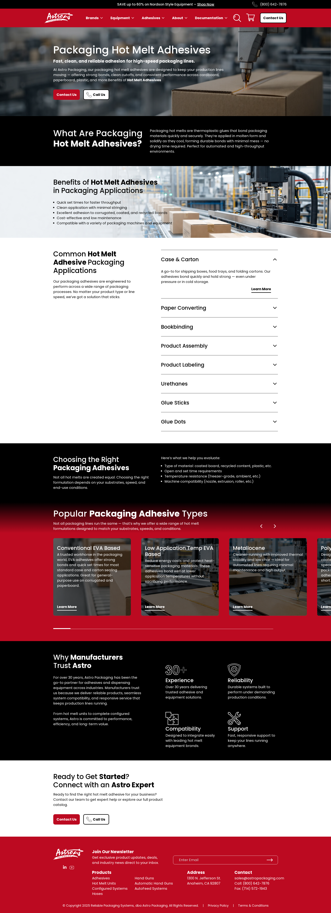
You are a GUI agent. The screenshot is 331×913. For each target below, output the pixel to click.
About (177, 18)
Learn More (261, 289)
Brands (92, 18)
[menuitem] (95, 18)
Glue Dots (173, 421)
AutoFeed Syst (147, 888)
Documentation (209, 18)
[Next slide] (275, 526)
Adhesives (151, 18)
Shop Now (205, 4)
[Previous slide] (261, 526)
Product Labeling (182, 364)
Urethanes (174, 383)
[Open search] (237, 18)
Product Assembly (184, 346)
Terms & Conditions (253, 905)
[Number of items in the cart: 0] (250, 18)
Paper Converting (183, 308)
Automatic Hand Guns (154, 883)
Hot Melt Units (104, 883)
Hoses (97, 893)
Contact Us (273, 18)
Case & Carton (180, 259)
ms (164, 888)
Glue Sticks (175, 402)
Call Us (99, 94)
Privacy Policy (218, 905)
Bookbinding (177, 327)
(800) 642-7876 (273, 4)
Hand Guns (144, 878)
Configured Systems (110, 888)
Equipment (120, 18)
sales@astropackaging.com (259, 878)
